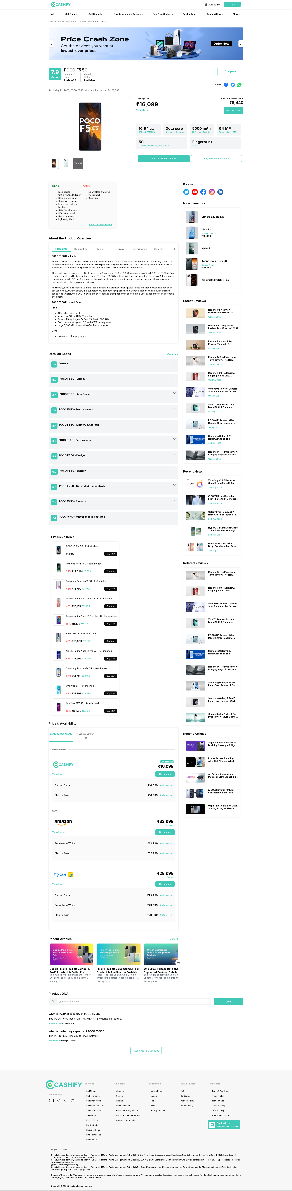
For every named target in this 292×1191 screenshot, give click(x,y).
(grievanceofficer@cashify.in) (64, 1165)
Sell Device (155, 1083)
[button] (232, 4)
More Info (215, 1083)
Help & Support (187, 1083)
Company (119, 1083)
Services (89, 1083)
